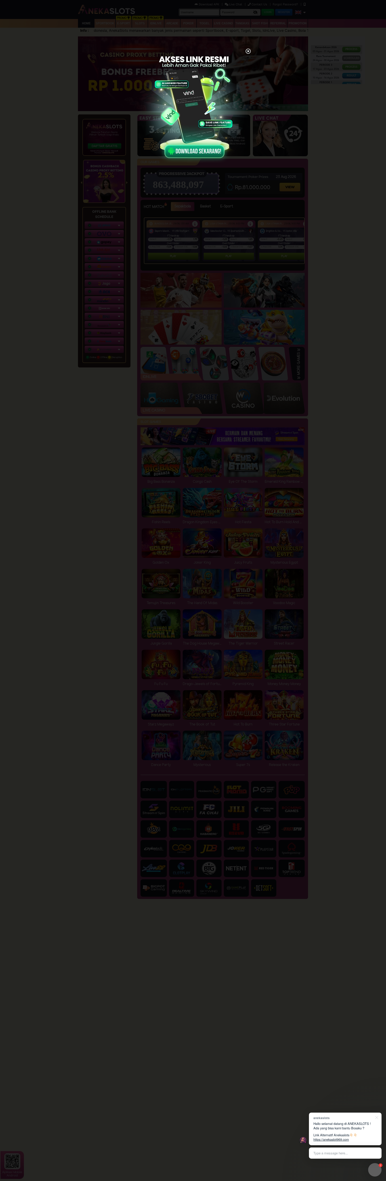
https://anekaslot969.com (331, 1139)
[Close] (248, 51)
